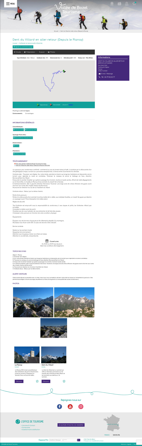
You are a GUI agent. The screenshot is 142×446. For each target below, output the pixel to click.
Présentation (30, 52)
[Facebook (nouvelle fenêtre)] (60, 406)
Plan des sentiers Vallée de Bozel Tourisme (31, 163)
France (106, 435)
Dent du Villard (47, 365)
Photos (52, 52)
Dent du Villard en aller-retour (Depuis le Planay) (33, 165)
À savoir (42, 52)
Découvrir (19, 381)
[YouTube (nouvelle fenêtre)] (71, 406)
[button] (64, 71)
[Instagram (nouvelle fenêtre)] (81, 406)
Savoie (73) (116, 435)
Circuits (18, 52)
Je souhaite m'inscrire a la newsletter (71, 425)
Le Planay (18, 365)
